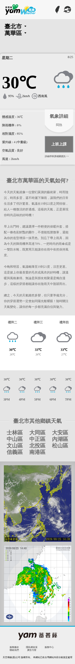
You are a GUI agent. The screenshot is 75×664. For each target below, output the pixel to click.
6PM (53, 399)
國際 (67, 9)
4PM (22, 399)
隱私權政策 (32, 647)
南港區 (37, 452)
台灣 (57, 9)
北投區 (37, 445)
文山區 (15, 445)
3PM (6, 399)
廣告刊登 (31, 650)
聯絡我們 (14, 650)
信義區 (15, 452)
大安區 (60, 432)
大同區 (37, 432)
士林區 (15, 432)
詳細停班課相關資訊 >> (57, 156)
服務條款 (14, 647)
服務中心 (49, 647)
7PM (68, 399)
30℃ (7, 379)
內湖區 (60, 439)
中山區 (15, 439)
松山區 (60, 445)
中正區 (37, 439)
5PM (37, 399)
